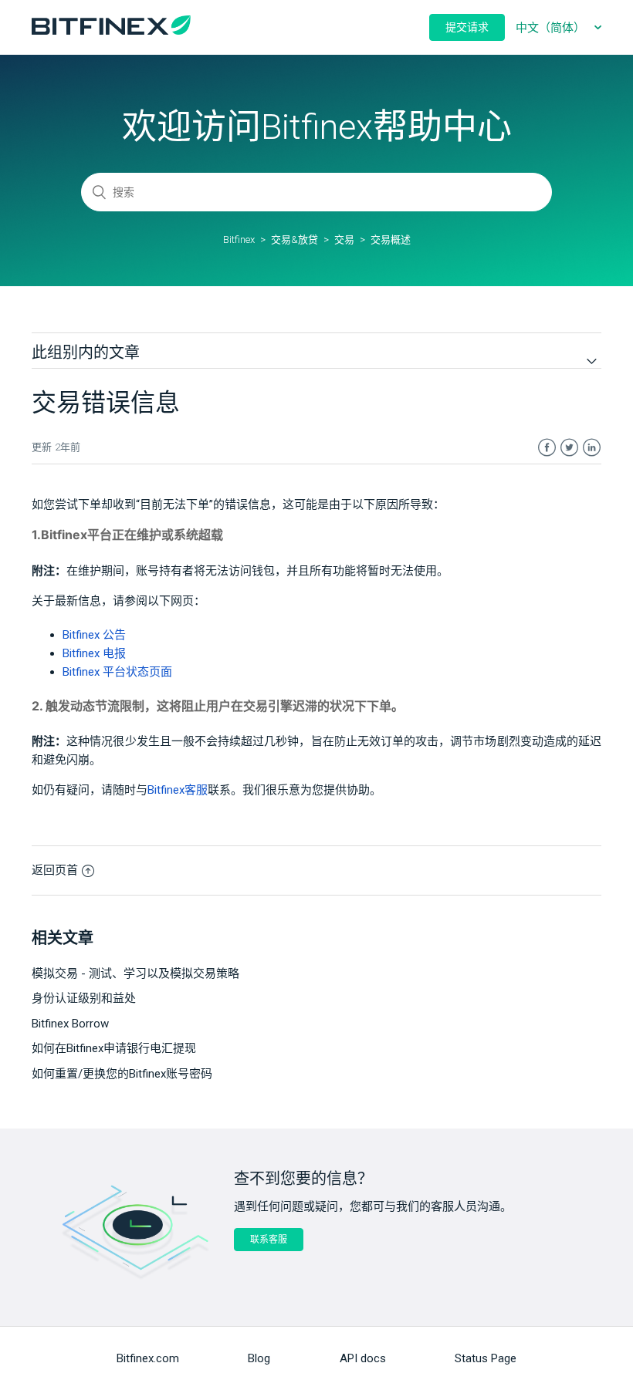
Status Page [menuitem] (485, 1358)
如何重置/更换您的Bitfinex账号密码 (122, 1074)
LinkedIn (591, 447)
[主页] (111, 31)
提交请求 (467, 27)
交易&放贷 (294, 239)
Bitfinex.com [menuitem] (148, 1358)
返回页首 (55, 870)
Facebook (547, 447)
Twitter (569, 447)
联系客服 (268, 1239)
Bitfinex (239, 239)
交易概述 (391, 239)
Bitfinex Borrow (70, 1024)
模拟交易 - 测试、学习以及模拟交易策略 (135, 973)
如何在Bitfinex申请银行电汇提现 (114, 1048)
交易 (344, 239)
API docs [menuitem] (363, 1358)
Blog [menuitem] (259, 1358)
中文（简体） (552, 28)
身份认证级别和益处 (84, 998)
